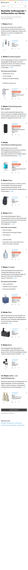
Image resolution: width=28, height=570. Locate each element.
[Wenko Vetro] (14, 254)
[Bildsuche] (25, 6)
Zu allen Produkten (14, 410)
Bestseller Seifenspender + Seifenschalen (11, 423)
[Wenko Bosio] (14, 364)
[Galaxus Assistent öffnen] (22, 2)
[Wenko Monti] (14, 44)
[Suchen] (8, 6)
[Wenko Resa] (14, 333)
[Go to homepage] (5, 2)
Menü (4, 6)
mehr (8, 35)
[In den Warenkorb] (18, 48)
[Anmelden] (18, 2)
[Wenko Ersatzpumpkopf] (14, 94)
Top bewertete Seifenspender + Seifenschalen (12, 425)
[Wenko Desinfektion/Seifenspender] (14, 167)
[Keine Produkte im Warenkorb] (25, 2)
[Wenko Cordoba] (14, 300)
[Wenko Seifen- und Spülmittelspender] (14, 397)
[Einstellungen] (15, 2)
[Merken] (15, 48)
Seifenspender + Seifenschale (15, 41)
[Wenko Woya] (14, 201)
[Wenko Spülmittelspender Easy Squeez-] (14, 129)
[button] (14, 18)
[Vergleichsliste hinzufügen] (12, 48)
